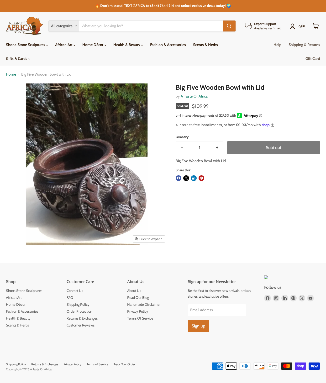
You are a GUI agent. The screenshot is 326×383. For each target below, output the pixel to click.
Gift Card (312, 58)
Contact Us (75, 291)
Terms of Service (97, 364)
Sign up (198, 326)
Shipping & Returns (304, 44)
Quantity (182, 137)
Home (11, 74)
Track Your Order (124, 364)
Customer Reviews (81, 325)
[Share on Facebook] (178, 178)
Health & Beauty (127, 44)
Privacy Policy (137, 311)
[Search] (229, 26)
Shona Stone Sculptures (26, 44)
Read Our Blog (138, 297)
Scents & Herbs (205, 44)
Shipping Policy (78, 304)
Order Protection (79, 311)
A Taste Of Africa (194, 96)
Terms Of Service (140, 318)
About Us (134, 291)
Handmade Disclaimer (144, 304)
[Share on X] (186, 178)
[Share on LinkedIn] (194, 178)
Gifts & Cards (17, 58)
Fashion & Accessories (168, 44)
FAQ (70, 297)
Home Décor (93, 44)
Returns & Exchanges (82, 318)
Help (277, 44)
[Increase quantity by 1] (217, 147)
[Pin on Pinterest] (201, 178)
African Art (64, 44)
